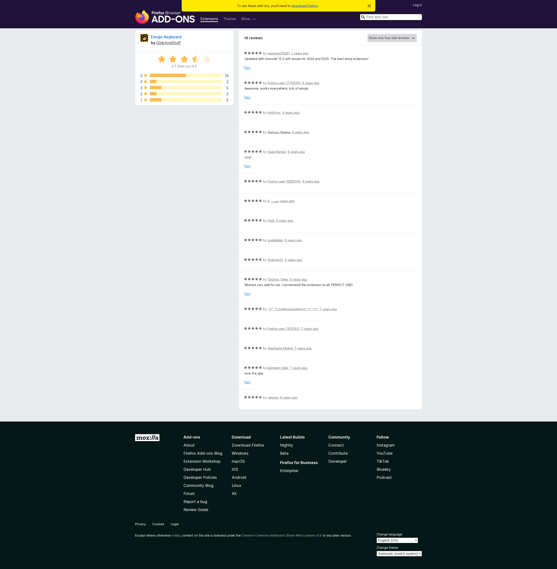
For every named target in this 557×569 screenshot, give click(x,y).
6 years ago (300, 132)
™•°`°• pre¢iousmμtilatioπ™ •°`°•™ (293, 309)
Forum (189, 493)
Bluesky (384, 469)
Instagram (386, 445)
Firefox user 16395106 (284, 181)
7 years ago (328, 309)
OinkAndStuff (168, 43)
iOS (235, 469)
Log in (417, 5)
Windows (240, 453)
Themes (229, 19)
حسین (275, 201)
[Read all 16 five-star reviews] (186, 75)
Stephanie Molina (280, 348)
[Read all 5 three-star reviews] (186, 87)
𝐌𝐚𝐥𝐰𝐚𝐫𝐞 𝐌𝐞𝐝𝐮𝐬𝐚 (279, 132)
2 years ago (300, 53)
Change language (389, 534)
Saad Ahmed (277, 152)
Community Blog (198, 485)
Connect (336, 445)
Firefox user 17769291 (284, 83)
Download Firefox (248, 445)
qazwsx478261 (279, 53)
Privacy (140, 524)
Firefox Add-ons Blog (202, 453)
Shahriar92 (275, 260)
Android (239, 477)
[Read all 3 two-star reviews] (186, 93)
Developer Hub (197, 469)
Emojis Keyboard (166, 37)
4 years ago (310, 83)
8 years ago (289, 397)
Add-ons (191, 437)
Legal (175, 524)
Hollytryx (274, 112)
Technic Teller (278, 279)
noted (175, 535)
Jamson (273, 397)
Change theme (387, 547)
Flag (247, 67)
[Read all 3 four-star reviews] (186, 81)
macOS (238, 461)
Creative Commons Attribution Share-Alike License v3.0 (282, 535)
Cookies (158, 524)
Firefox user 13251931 (283, 328)
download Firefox (305, 6)
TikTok (383, 461)
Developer (337, 461)
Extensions (209, 19)
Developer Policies (200, 477)
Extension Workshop (201, 461)
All (234, 493)
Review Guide (195, 509)
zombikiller (275, 240)
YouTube (385, 453)
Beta (284, 453)
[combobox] (391, 17)
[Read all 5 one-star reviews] (186, 100)
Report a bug (195, 501)
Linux (236, 485)
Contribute (338, 453)
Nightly (286, 445)
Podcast (384, 477)
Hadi (271, 220)
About (189, 445)
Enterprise (289, 470)
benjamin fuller (278, 368)
